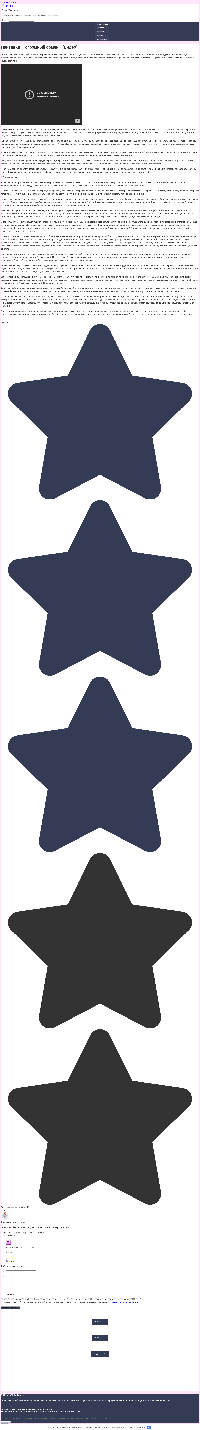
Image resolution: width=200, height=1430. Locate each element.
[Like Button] (6, 1258)
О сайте (4, 1418)
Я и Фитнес (10, 10)
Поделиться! (100, 1354)
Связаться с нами (18, 1418)
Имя (3, 1271)
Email (3, 1276)
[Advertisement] (70, 1375)
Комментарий (7, 1294)
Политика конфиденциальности (63, 1418)
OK (149, 1427)
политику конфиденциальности (123, 1302)
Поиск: (5, 20)
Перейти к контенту (10, 2)
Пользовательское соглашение (95, 1418)
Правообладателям (37, 1418)
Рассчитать (100, 1322)
